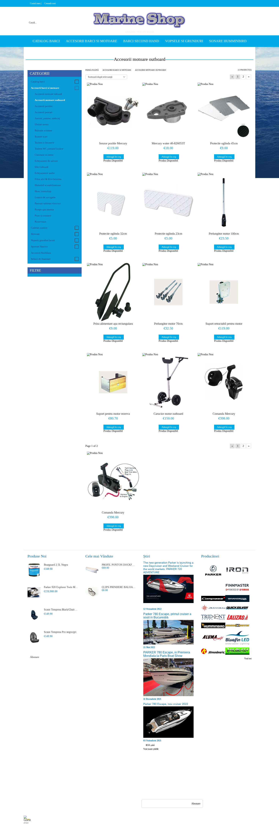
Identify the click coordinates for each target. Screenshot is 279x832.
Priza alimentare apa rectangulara (113, 323)
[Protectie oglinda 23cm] (168, 202)
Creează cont (50, 3)
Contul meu (35, 3)
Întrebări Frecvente (62, 771)
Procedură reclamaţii (63, 778)
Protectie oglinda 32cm (113, 233)
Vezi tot (247, 658)
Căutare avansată (73, 18)
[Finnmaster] (237, 587)
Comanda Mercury (224, 413)
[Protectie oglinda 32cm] (113, 202)
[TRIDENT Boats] (213, 617)
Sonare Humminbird (228, 41)
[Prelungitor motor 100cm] (224, 202)
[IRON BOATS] (237, 571)
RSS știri (150, 745)
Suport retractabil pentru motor (224, 323)
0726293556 (162, 786)
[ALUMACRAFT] (213, 638)
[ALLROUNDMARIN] (213, 651)
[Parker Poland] (213, 570)
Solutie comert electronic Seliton (139, 828)
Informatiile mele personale (240, 819)
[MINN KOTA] (237, 626)
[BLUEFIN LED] (237, 638)
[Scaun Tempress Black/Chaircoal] (34, 614)
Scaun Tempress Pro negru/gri (60, 632)
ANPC (84, 778)
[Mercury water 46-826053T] (168, 112)
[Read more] (168, 591)
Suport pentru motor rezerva (113, 413)
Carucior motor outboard (168, 413)
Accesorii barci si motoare (91, 41)
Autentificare (31, 785)
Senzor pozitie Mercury (113, 143)
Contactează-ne (60, 785)
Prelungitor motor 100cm (224, 233)
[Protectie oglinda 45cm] (224, 112)
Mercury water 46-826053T (168, 143)
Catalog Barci (46, 41)
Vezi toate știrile (150, 749)
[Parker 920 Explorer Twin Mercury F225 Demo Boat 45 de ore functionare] (34, 592)
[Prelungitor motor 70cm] (168, 292)
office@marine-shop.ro (166, 771)
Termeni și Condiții (62, 792)
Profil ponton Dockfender (119, 564)
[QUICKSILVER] (237, 608)
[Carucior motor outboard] (168, 382)
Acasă (27, 771)
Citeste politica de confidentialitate (108, 819)
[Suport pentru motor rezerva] (113, 382)
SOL (83, 785)
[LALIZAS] (237, 617)
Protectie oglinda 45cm (224, 143)
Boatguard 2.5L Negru (56, 564)
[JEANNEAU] (213, 608)
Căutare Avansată (33, 792)
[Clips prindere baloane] (92, 592)
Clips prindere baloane (119, 587)
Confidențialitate (90, 771)
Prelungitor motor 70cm (168, 323)
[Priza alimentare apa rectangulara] (113, 292)
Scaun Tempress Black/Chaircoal (61, 609)
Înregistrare (30, 778)
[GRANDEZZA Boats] (237, 599)
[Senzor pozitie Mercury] (113, 112)
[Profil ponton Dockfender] (92, 570)
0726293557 (162, 778)
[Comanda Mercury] (224, 382)
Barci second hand (141, 41)
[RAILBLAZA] (237, 651)
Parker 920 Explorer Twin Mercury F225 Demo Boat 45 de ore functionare (61, 587)
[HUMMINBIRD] (213, 626)
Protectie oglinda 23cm (168, 233)
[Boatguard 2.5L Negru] (34, 570)
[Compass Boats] (213, 599)
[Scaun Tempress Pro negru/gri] (34, 637)
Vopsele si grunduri (184, 41)
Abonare (34, 657)
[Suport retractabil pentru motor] (224, 292)
